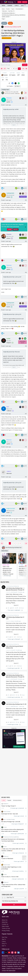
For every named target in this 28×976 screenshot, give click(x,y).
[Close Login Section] (25, 227)
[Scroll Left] (2, 93)
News (3, 5)
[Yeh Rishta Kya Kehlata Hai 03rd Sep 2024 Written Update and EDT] (2, 68)
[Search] (15, 2)
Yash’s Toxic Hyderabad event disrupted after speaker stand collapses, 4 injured (8, 570)
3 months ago (10, 668)
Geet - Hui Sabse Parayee (9, 819)
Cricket (5, 827)
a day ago (14, 879)
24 (20, 543)
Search (24, 65)
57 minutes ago (13, 808)
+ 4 (25, 98)
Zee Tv (4, 939)
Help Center (5, 926)
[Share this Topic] (9, 83)
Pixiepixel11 (21, 824)
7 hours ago (10, 610)
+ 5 (25, 193)
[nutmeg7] (10, 75)
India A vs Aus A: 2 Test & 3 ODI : (10, 876)
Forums (9, 5)
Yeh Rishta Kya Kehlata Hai (12, 27)
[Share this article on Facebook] (12, 83)
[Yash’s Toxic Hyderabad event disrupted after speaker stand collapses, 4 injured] (9, 558)
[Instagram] (12, 952)
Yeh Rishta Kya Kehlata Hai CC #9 (16, 704)
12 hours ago (10, 639)
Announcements (17, 800)
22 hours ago (15, 871)
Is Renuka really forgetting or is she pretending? (11, 868)
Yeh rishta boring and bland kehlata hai (14, 647)
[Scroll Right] (26, 93)
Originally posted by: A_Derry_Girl (12, 277)
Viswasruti (21, 853)
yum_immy (17, 697)
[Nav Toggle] (2, 2)
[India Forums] (8, 2)
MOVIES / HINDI (6, 564)
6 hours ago (13, 833)
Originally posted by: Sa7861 (11, 109)
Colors (4, 941)
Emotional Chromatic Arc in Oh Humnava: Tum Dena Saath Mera (12, 840)
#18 (26, 447)
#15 (26, 310)
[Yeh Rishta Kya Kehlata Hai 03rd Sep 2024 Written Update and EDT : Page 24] (26, 68)
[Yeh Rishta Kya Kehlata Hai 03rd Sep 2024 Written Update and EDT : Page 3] (23, 68)
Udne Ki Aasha (7, 864)
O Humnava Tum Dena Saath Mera (11, 837)
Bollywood (6, 856)
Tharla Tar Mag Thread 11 (8, 806)
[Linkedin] (18, 952)
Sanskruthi (21, 808)
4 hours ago (16, 816)
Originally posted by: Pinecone (11, 351)
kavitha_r (22, 871)
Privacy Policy (6, 930)
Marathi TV (6, 803)
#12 (26, 200)
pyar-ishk (17, 668)
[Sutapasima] (2, 75)
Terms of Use (6, 928)
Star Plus (4, 937)
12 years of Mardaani (7, 858)
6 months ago (10, 724)
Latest (3, 800)
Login (19, 2)
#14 (26, 272)
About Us (4, 920)
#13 (26, 241)
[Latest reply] (22, 610)
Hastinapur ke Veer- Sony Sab (9, 813)
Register (25, 2)
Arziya (16, 724)
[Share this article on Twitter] (15, 83)
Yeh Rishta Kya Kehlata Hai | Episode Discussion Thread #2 (15, 676)
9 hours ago (16, 861)
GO (19, 68)
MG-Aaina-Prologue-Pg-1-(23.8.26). (10, 821)
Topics (17, 5)
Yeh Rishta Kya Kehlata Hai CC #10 (15, 618)
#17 (26, 413)
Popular (9, 800)
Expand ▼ (16, 605)
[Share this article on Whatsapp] (19, 83)
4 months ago (10, 697)
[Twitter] (6, 952)
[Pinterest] (15, 952)
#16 (26, 346)
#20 (26, 515)
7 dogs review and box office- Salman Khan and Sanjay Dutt (13, 885)
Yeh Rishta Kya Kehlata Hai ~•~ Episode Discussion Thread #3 (15, 589)
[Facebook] (3, 952)
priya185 (22, 888)
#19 (26, 477)
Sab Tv (4, 946)
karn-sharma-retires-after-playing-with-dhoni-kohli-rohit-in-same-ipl (12, 830)
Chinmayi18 (17, 639)
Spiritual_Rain (21, 833)
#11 (26, 105)
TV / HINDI (21, 564)
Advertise (4, 922)
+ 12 (25, 234)
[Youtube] (9, 952)
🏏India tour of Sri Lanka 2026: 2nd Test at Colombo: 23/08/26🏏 (13, 849)
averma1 (22, 843)
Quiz (22, 5)
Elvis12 (22, 861)
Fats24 (22, 816)
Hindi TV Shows (7, 811)
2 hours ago (14, 824)
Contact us (5, 924)
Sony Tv (4, 943)
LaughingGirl (17, 610)
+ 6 (25, 407)
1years (6, 75)
